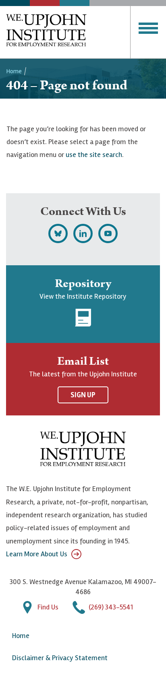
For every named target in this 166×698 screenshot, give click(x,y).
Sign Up (83, 394)
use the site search (94, 154)
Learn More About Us (36, 553)
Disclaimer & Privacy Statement (60, 657)
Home (14, 71)
